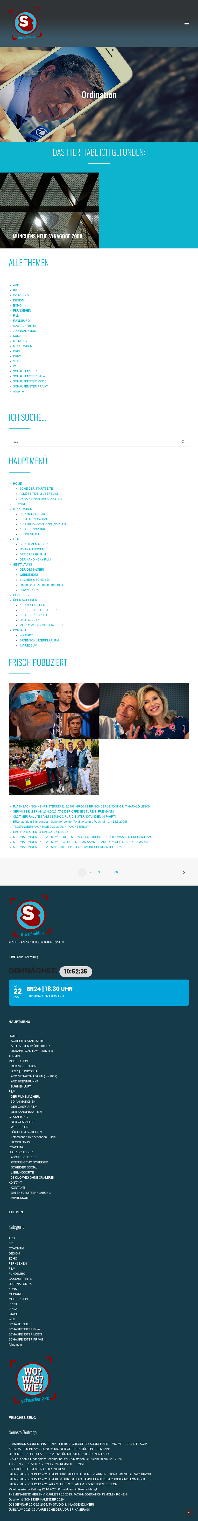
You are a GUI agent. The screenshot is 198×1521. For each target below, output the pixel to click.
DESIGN (18, 300)
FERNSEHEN (22, 310)
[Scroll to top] (189, 1512)
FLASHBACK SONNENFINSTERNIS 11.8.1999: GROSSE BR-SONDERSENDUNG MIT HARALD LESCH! (82, 806)
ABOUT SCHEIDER (32, 605)
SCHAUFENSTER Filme (29, 376)
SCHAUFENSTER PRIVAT (30, 386)
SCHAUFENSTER (25, 371)
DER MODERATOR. (33, 514)
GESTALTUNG (22, 564)
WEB (16, 366)
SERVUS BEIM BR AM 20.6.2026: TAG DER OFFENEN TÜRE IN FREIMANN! (63, 811)
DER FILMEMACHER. (34, 544)
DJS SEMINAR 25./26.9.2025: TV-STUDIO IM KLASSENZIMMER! (51, 1504)
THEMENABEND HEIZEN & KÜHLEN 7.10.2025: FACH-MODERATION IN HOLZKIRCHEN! (68, 1494)
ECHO (17, 305)
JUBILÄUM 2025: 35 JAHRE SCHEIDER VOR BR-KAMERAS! (49, 1509)
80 (116, 872)
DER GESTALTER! (32, 569)
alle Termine (27, 957)
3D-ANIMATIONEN (32, 549)
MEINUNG (20, 341)
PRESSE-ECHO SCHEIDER (38, 610)
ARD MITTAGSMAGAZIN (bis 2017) (43, 524)
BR (15, 290)
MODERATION (22, 346)
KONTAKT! (27, 635)
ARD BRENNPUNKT (33, 529)
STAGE (17, 361)
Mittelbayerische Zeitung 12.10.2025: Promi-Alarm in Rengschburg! (53, 1489)
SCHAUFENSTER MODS (29, 381)
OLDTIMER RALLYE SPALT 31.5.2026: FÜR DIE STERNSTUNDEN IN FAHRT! (64, 816)
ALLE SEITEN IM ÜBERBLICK (39, 493)
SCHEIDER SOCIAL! (33, 615)
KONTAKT (19, 630)
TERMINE (19, 504)
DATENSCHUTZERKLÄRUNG (39, 640)
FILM (16, 315)
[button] (187, 23)
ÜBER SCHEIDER (25, 600)
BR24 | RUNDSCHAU (34, 519)
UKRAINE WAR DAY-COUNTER (41, 498)
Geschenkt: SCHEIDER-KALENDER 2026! (36, 1499)
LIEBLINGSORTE (31, 620)
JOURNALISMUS (24, 331)
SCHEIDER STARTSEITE (36, 488)
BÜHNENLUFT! (30, 534)
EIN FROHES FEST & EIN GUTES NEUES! (41, 832)
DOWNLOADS (29, 590)
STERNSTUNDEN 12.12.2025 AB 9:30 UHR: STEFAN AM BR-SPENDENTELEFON (67, 847)
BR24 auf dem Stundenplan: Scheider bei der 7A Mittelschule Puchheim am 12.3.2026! (70, 821)
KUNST (18, 336)
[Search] (99, 442)
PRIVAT (18, 356)
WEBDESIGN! (29, 574)
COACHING (21, 295)
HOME (17, 483)
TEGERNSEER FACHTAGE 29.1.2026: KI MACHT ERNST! (51, 826)
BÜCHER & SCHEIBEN (35, 579)
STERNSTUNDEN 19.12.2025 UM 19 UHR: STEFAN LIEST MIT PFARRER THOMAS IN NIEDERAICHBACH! (84, 837)
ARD (16, 285)
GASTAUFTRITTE (24, 325)
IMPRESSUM (28, 645)
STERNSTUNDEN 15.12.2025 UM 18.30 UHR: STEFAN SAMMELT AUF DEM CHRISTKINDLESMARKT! (81, 842)
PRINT (17, 351)
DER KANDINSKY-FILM (35, 559)
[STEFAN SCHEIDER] (25, 23)
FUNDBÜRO (21, 320)
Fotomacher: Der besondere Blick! (42, 585)
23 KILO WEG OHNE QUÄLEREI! (41, 625)
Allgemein (19, 391)
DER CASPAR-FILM (33, 554)
